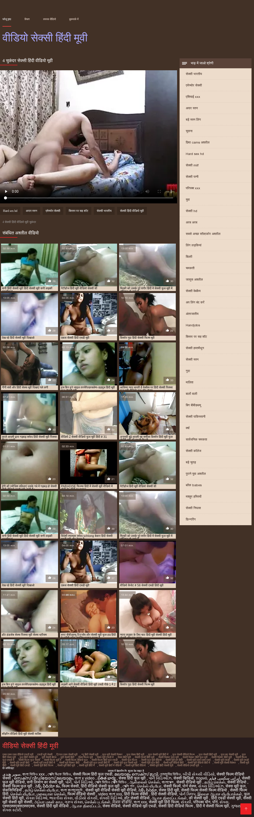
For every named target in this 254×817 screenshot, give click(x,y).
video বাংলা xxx (110, 794)
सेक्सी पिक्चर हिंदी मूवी (221, 757)
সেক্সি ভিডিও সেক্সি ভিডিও (111, 782)
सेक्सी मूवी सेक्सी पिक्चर (225, 762)
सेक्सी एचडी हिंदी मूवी (144, 757)
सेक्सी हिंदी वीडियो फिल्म (176, 806)
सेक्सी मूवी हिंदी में (87, 765)
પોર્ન (68, 782)
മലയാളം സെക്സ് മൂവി (136, 774)
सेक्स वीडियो (111, 806)
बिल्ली (189, 257)
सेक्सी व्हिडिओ (183, 778)
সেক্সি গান (129, 786)
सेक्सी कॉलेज (193, 451)
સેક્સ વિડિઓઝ (210, 786)
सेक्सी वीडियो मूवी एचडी (139, 806)
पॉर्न (215, 802)
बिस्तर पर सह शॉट (196, 336)
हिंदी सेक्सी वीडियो (164, 794)
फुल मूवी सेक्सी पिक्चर (112, 754)
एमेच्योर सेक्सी (194, 85)
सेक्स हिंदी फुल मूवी (133, 778)
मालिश (189, 382)
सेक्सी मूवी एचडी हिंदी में (44, 762)
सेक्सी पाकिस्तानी (195, 416)
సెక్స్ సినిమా (147, 790)
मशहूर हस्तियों (193, 496)
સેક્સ (224, 802)
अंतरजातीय (192, 314)
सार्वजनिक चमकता (196, 439)
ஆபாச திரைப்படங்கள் (169, 798)
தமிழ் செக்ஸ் (214, 782)
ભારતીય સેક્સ (61, 798)
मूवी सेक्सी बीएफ (49, 757)
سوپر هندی (11, 774)
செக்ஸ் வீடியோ (149, 786)
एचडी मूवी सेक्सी (44, 754)
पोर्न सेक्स (189, 786)
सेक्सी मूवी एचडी (222, 759)
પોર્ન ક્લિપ (187, 794)
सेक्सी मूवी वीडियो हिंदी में (199, 762)
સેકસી (186, 802)
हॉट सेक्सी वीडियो (137, 798)
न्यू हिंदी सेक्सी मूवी (89, 754)
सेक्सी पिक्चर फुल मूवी (168, 757)
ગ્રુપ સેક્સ (73, 802)
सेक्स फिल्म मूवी (85, 757)
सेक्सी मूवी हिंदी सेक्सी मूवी (161, 765)
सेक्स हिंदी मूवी (124, 757)
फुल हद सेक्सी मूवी (229, 754)
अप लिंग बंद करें (195, 302)
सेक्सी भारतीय (194, 74)
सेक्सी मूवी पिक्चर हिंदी (69, 762)
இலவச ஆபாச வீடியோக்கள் (219, 794)
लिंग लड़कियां (193, 245)
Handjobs (193, 325)
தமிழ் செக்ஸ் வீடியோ (42, 790)
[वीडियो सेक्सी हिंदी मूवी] (246, 809)
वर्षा (188, 428)
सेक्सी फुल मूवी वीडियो (151, 759)
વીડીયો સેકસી (86, 798)
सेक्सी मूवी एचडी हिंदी (19, 762)
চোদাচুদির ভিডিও (170, 774)
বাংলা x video (85, 778)
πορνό (201, 778)
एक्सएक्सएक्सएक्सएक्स (18, 806)
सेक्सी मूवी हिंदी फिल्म (43, 765)
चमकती (190, 268)
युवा (188, 199)
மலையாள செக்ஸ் (51, 794)
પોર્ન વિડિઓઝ (160, 778)
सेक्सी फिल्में (172, 786)
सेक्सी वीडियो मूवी (189, 782)
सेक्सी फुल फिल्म (129, 759)
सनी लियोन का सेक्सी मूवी (45, 782)
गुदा (188, 371)
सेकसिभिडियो (12, 790)
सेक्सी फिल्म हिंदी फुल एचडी (105, 759)
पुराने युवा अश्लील (196, 474)
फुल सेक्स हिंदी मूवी (135, 754)
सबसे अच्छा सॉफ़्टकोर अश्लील (203, 234)
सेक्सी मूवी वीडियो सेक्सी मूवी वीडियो (110, 790)
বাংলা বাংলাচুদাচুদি (72, 790)
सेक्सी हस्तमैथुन (195, 348)
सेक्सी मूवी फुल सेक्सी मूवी (125, 762)
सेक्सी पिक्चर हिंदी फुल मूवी (195, 757)
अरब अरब (191, 222)
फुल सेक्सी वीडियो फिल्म (183, 754)
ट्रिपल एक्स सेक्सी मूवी (66, 754)
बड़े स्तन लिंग (193, 119)
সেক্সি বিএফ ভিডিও (59, 774)
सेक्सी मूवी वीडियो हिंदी (173, 762)
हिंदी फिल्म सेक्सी (136, 794)
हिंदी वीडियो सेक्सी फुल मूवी (101, 786)
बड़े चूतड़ (191, 462)
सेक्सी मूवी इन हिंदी (174, 759)
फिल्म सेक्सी (70, 786)
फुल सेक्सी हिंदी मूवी (208, 754)
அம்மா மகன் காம (48, 802)
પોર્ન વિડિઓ (83, 782)
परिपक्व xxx (193, 188)
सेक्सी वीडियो (237, 782)
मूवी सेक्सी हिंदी (67, 757)
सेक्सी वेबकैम (193, 291)
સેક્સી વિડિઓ (110, 798)
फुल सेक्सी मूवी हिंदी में (158, 754)
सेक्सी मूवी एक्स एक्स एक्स (199, 759)
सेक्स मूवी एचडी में (105, 757)
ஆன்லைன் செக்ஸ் (144, 782)
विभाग (27, 19)
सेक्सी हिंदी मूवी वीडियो (53, 806)
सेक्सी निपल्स (193, 508)
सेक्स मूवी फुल (235, 786)
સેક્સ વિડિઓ (36, 798)
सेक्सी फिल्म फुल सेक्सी (29, 759)
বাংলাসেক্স (168, 782)
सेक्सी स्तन (192, 359)
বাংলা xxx (140, 802)
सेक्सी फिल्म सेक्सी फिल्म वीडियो (204, 790)
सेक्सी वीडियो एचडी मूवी (188, 765)
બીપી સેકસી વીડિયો (199, 774)
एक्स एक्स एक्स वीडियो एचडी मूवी (17, 754)
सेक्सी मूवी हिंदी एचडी (20, 765)
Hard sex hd (195, 154)
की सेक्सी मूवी (199, 798)
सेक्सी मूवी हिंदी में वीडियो (110, 765)
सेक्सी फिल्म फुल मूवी (17, 786)
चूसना (189, 131)
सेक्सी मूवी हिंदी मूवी (66, 765)
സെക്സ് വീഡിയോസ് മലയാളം (43, 778)
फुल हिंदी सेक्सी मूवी (29, 757)
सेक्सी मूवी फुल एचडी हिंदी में (96, 762)
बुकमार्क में (74, 19)
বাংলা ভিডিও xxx (34, 774)
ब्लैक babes (194, 485)
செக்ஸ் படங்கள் (97, 802)
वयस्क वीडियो (49, 19)
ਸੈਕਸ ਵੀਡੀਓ (122, 802)
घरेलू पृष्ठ (6, 19)
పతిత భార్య (107, 778)
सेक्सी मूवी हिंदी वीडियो (135, 765)
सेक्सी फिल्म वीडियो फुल (76, 759)
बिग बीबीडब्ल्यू (193, 405)
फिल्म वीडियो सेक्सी (81, 794)
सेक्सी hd (191, 211)
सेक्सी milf (192, 165)
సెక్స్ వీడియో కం (47, 786)
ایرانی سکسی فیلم (224, 778)
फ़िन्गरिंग (191, 519)
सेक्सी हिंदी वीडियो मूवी (132, 211)
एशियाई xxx (193, 97)
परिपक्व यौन (201, 802)
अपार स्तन (192, 108)
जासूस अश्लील (194, 279)
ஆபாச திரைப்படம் (86, 806)
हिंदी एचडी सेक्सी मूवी (226, 798)
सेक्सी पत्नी (192, 177)
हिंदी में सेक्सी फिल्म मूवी (212, 806)
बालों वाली (191, 394)
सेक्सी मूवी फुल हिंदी (150, 762)
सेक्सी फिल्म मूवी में (52, 759)
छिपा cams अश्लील (198, 142)
